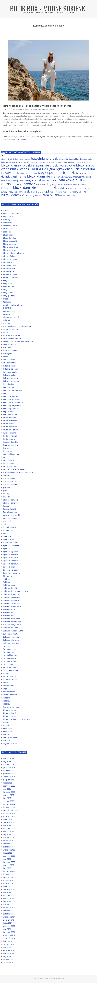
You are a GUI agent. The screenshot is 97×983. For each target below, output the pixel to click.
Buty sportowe (9, 296)
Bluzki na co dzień (10, 247)
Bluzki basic (8, 235)
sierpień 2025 (9, 780)
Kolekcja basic (9, 366)
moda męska (8, 463)
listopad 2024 (9, 807)
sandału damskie (10, 527)
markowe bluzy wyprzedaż (49, 184)
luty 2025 (7, 798)
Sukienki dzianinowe (11, 594)
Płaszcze (6, 497)
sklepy (5, 533)
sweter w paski (56, 192)
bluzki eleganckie (36, 165)
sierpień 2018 (9, 938)
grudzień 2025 (9, 767)
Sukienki (6, 582)
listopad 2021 (9, 911)
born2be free (8, 286)
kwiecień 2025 (9, 792)
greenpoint (55, 176)
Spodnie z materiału (11, 573)
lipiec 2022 (7, 886)
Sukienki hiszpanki (11, 600)
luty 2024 (7, 834)
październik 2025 (10, 773)
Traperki (6, 698)
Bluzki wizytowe (9, 250)
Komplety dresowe (11, 399)
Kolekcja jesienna (10, 369)
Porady (6, 506)
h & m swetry (66, 177)
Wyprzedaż (8, 728)
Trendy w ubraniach (11, 707)
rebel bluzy (77, 188)
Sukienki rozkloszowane (13, 631)
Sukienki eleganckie (11, 597)
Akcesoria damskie (11, 213)
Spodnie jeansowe (11, 564)
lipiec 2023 (7, 853)
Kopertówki (8, 411)
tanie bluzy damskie (33, 195)
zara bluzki (50, 195)
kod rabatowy (9, 360)
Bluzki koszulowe (10, 244)
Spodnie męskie (10, 567)
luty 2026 (7, 761)
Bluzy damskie (9, 268)
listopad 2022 (9, 874)
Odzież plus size (10, 481)
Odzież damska (9, 478)
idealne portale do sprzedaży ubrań (18, 341)
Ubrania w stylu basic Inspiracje (16, 719)
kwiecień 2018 (9, 950)
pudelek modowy (10, 518)
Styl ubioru (7, 576)
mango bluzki (32, 180)
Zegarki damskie (10, 743)
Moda (52, 109)
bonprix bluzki (65, 172)
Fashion (6, 323)
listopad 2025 (9, 770)
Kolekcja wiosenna (11, 381)
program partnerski (11, 515)
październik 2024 (10, 810)
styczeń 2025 (8, 801)
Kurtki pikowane (10, 427)
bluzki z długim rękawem (51, 169)
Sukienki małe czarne (12, 606)
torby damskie (9, 691)
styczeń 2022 (8, 904)
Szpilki (6, 673)
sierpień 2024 (9, 816)
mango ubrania (50, 180)
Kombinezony (9, 387)
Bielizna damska (10, 225)
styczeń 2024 (8, 837)
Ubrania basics (9, 710)
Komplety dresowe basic (13, 402)
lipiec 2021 (7, 923)
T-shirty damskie (10, 679)
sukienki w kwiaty (10, 634)
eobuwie (6, 320)
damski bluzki (9, 176)
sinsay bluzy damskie (17, 191)
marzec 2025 (8, 795)
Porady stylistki (9, 509)
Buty (5, 289)
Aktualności (8, 216)
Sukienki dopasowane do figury (16, 591)
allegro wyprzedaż (24, 159)
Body (5, 280)
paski (5, 490)
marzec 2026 (8, 758)
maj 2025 (7, 789)
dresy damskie (9, 311)
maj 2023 (7, 859)
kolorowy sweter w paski (11, 180)
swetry (6, 646)
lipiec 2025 (7, 783)
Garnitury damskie (11, 329)
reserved (7, 521)
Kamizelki (7, 347)
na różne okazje (19, 139)
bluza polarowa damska (42, 162)
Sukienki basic (9, 585)
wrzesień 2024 (9, 813)
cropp (5, 299)
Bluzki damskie (9, 238)
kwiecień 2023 (9, 862)
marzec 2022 (8, 898)
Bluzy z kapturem (10, 277)
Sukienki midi (9, 612)
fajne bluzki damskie (34, 176)
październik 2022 (10, 877)
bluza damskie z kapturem (85, 159)
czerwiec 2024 (9, 822)
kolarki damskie (9, 363)
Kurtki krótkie (8, 423)
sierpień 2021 (9, 920)
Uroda (5, 722)
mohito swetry (65, 187)
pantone (6, 487)
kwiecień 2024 (9, 828)
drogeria (6, 314)
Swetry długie (9, 652)
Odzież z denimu (10, 484)
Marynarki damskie (11, 454)
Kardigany (7, 353)
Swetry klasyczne (10, 655)
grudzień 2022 (9, 871)
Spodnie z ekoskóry (11, 570)
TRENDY (6, 701)
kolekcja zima (8, 384)
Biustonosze (8, 229)
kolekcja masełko (10, 372)
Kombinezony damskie (41, 109)
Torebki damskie (10, 695)
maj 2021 (7, 929)
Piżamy (6, 494)
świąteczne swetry (67, 195)
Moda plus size (9, 466)
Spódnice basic (9, 539)
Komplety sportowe (11, 408)
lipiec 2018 (7, 941)
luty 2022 (7, 901)
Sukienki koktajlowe (11, 603)
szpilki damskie (9, 676)
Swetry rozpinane (10, 661)
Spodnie (6, 548)
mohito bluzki (47, 187)
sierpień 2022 (9, 883)
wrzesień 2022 (9, 880)
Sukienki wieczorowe (12, 637)
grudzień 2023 (9, 840)
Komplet (6, 393)
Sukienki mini (9, 615)
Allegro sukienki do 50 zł (9, 159)
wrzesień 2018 (9, 935)
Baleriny (6, 219)
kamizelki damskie (11, 350)
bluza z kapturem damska (80, 162)
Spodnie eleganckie (11, 561)
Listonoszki (7, 451)
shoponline (8, 530)
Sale (5, 524)
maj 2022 (7, 892)
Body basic (7, 283)
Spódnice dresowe (11, 545)
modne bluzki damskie (18, 187)
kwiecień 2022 (9, 895)
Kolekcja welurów (10, 378)
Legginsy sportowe (11, 445)
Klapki (5, 356)
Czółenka (7, 302)
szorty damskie (9, 667)
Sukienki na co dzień (11, 618)
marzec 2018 (8, 953)
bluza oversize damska (24, 162)
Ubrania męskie (9, 716)
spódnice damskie (10, 542)
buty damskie (9, 292)
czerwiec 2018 (9, 944)
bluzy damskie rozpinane (27, 173)
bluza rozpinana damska (60, 162)
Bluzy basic (8, 262)
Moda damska (9, 460)
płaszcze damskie (10, 500)
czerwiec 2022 (9, 889)
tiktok (5, 682)
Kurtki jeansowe (10, 420)
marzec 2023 (8, 865)
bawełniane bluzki (45, 158)
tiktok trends (8, 685)
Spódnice (7, 536)
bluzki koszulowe (63, 165)
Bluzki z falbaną (10, 256)
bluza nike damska (8, 162)
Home (5, 332)
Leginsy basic (8, 448)
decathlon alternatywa (12, 305)
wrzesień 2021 (9, 917)
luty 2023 (7, 868)
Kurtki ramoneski (10, 436)
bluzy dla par (45, 173)
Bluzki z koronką (10, 259)
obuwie (6, 475)
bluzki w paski (20, 169)
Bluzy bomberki (9, 265)
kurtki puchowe (9, 433)
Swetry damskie (9, 649)
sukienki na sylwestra (12, 624)
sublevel (6, 579)
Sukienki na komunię (12, 621)
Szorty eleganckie (10, 670)
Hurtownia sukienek (11, 335)
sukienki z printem (11, 643)
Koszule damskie (10, 414)
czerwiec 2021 (9, 926)
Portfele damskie (10, 512)
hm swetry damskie (82, 176)
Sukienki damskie (10, 588)
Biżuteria (7, 232)
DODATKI (7, 308)
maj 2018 (7, 947)
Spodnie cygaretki (10, 551)
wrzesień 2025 (9, 777)
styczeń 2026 (8, 764)
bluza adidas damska (67, 159)
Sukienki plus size (10, 628)
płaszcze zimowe (10, 503)
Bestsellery (7, 222)
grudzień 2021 (9, 907)
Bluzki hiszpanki (10, 241)
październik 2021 (10, 914)
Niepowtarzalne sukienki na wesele (18, 472)
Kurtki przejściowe (11, 430)
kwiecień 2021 (9, 932)
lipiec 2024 (7, 819)
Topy (5, 688)
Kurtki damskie (9, 417)
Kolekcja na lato (9, 375)
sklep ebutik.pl (38, 191)
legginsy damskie (10, 442)
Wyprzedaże (8, 731)
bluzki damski (11, 165)
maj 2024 (7, 825)
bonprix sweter (82, 173)
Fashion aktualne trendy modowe (17, 326)
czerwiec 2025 (9, 786)
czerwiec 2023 (9, 856)
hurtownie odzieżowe (12, 338)
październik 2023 (10, 847)
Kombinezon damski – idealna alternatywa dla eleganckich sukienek (37, 105)
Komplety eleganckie (12, 405)
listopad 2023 (9, 844)
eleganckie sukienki (11, 317)
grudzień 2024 (9, 804)
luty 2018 (7, 956)
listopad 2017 (9, 959)
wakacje (6, 725)
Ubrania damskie (10, 713)
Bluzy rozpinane (10, 274)
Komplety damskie (11, 396)
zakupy (6, 734)
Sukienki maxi (9, 609)
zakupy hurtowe (10, 737)
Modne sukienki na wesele (14, 469)
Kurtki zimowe (9, 439)
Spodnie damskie (10, 554)
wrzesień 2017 (9, 962)
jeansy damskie (9, 344)
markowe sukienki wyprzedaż (75, 184)
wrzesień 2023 (9, 850)
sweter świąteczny (70, 192)
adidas (6, 210)
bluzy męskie (8, 271)
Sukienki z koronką (11, 640)
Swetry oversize (9, 658)
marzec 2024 (8, 831)
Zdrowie (6, 740)
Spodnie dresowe (10, 557)
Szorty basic (8, 664)
